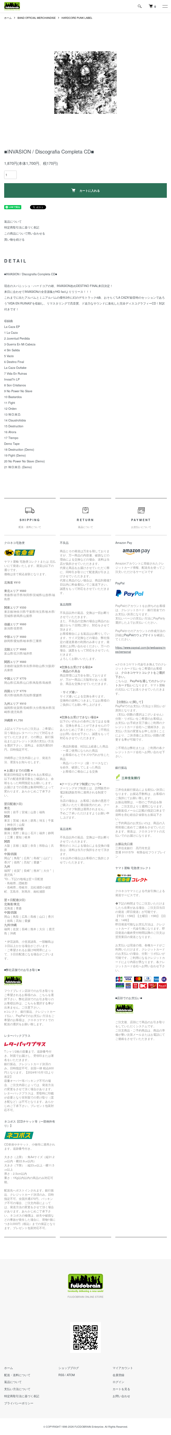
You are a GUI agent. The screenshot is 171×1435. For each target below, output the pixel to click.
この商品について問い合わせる (24, 233)
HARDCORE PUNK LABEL (77, 17)
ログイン (118, 1382)
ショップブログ (68, 1368)
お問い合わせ (121, 1396)
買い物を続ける (14, 239)
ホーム (8, 17)
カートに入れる (89, 190)
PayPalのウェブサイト (139, 635)
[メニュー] (164, 6)
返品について (13, 221)
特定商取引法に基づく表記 (21, 227)
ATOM (71, 1375)
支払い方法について (17, 1389)
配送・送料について (17, 1375)
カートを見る (121, 1389)
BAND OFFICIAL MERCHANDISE (37, 17)
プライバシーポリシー (18, 1403)
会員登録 (118, 1375)
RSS (61, 1375)
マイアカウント (123, 1368)
